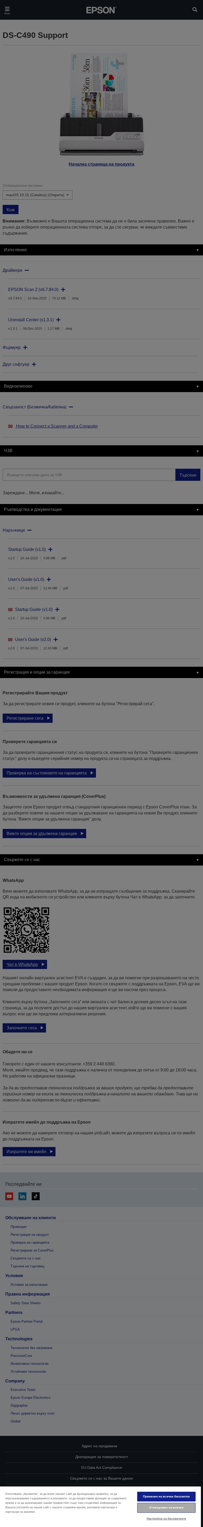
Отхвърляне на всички (166, 1507)
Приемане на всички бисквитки (166, 1496)
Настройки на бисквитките (166, 1518)
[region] (100, 1506)
